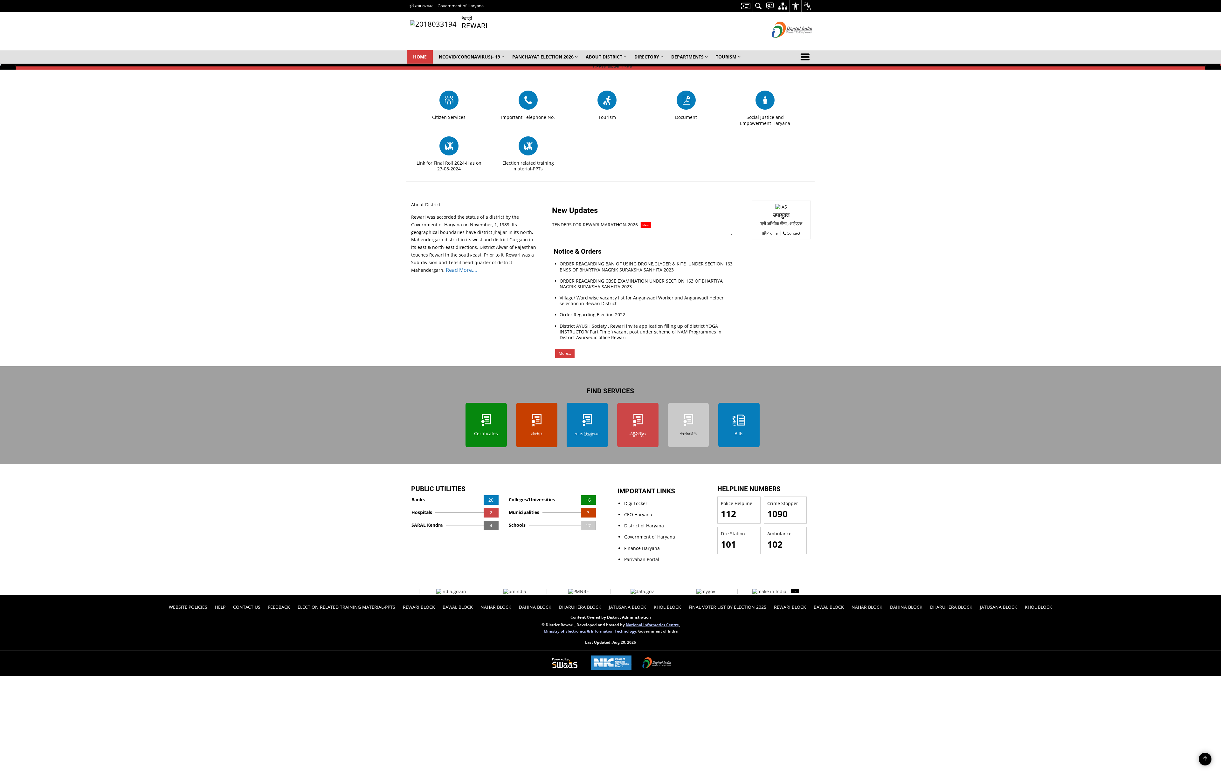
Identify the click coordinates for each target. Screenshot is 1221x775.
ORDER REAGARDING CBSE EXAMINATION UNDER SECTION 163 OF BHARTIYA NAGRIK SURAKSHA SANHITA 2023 (641, 284)
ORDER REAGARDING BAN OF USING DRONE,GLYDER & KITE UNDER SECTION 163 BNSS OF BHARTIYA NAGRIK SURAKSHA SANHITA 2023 (646, 266)
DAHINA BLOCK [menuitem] (535, 607)
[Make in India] (769, 591)
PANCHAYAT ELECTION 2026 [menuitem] (543, 57)
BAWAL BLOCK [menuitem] (458, 607)
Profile (772, 233)
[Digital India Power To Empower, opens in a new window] (657, 663)
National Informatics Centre (652, 624)
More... (565, 353)
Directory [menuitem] (646, 57)
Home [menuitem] (420, 57)
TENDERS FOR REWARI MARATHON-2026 (600, 225)
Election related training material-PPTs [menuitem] (346, 607)
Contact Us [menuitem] (246, 607)
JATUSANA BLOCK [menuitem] (627, 607)
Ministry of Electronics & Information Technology (590, 631)
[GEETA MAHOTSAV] (610, 67)
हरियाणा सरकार (421, 6)
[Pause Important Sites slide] (795, 589)
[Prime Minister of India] (514, 591)
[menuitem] (745, 6)
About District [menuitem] (604, 57)
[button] (806, 57)
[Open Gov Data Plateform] (642, 591)
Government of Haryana (461, 6)
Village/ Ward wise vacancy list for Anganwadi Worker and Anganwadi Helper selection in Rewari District (642, 300)
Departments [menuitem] (687, 57)
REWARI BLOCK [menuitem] (419, 607)
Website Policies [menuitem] (188, 607)
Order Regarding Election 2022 (592, 315)
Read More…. (461, 269)
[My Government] (705, 591)
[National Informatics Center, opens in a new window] (611, 663)
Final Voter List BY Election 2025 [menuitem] (727, 607)
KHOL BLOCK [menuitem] (667, 607)
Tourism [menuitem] (726, 57)
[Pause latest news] (731, 232)
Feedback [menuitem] (279, 607)
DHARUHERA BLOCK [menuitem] (580, 607)
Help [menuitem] (220, 607)
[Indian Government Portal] (451, 591)
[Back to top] (1205, 759)
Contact (793, 233)
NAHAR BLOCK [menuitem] (495, 607)
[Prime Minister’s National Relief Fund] (578, 591)
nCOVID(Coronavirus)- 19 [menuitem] (469, 57)
